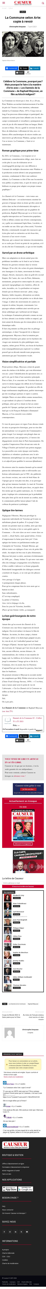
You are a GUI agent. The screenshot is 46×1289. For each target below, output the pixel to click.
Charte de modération (10, 1263)
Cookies (5, 1260)
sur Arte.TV (7, 711)
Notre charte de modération (13, 1077)
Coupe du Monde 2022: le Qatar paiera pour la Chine (11, 1016)
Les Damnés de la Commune (17, 1004)
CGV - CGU (6, 1256)
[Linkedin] (15, 1232)
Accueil (4, 8)
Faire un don (6, 1174)
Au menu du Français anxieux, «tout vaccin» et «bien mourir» (33, 1017)
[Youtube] (27, 1232)
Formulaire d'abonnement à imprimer (15, 1167)
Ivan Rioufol (17, 969)
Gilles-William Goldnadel (22, 977)
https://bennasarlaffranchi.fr (20, 916)
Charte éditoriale (8, 1253)
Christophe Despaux (17, 26)
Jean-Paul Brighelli (20, 920)
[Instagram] (10, 1232)
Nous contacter (7, 1210)
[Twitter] (21, 1232)
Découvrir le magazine (23, 844)
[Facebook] (4, 1232)
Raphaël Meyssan (33, 1004)
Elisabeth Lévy (18, 895)
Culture (10, 8)
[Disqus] (23, 1107)
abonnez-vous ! (20, 776)
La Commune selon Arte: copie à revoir (23, 19)
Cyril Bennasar (18, 912)
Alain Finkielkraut (19, 903)
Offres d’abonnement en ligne (13, 1164)
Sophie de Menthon (20, 952)
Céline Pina (17, 936)
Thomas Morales (19, 985)
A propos (5, 1249)
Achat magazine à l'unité (11, 1170)
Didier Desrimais (19, 944)
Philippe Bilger (18, 928)
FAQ (3, 1206)
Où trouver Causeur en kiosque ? (14, 1213)
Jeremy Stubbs (18, 961)
